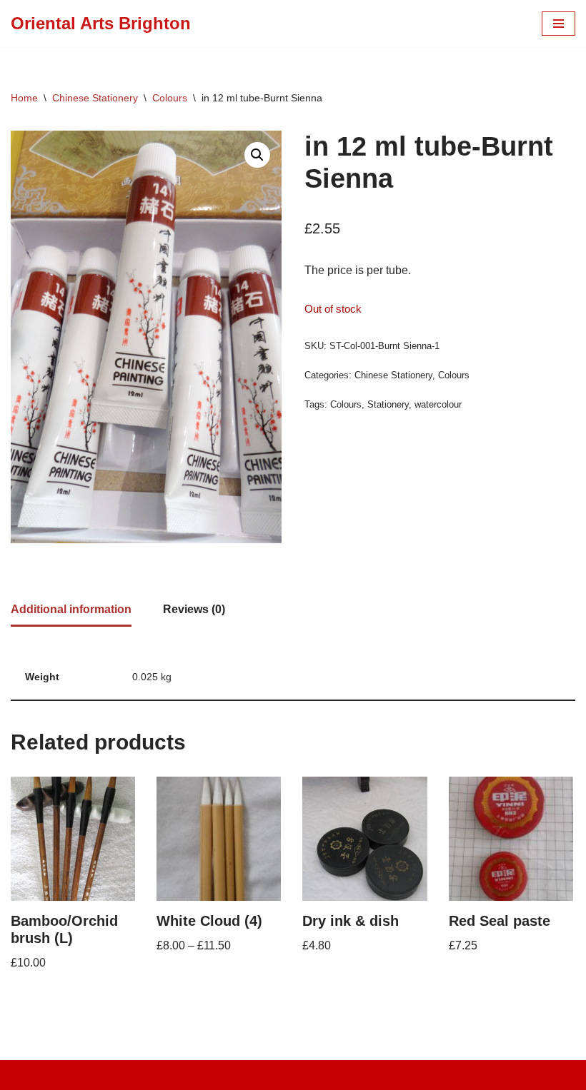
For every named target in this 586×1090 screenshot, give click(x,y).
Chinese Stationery (95, 98)
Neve (228, 1075)
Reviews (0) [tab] (194, 609)
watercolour (438, 404)
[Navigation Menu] (558, 23)
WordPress (342, 1075)
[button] (257, 155)
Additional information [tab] (71, 609)
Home (24, 98)
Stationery (388, 404)
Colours (169, 98)
